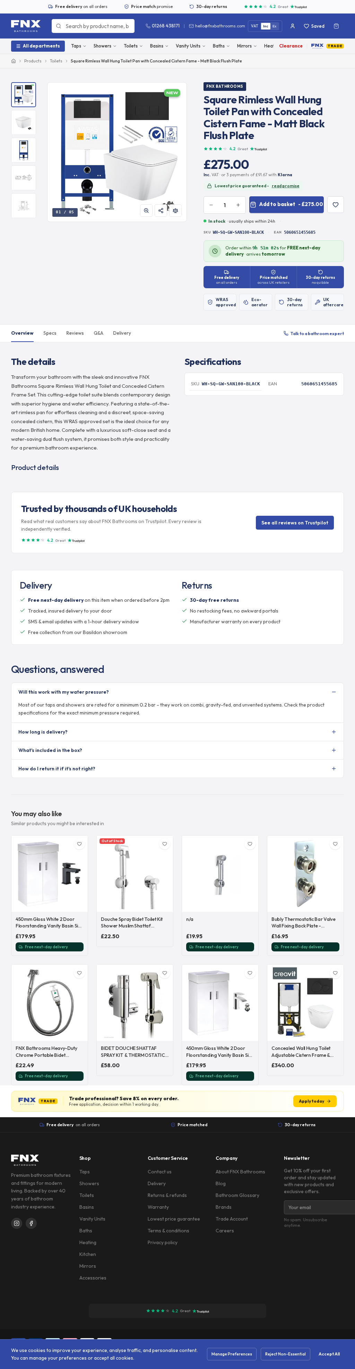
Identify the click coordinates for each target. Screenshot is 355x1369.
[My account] (293, 26)
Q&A (98, 333)
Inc (265, 26)
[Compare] (175, 210)
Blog (221, 1183)
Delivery (122, 333)
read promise (286, 185)
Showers (102, 46)
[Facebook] (31, 1223)
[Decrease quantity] (211, 205)
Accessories (92, 1278)
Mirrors (244, 46)
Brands (224, 1207)
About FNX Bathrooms (240, 1172)
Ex (274, 26)
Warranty (158, 1207)
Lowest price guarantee (174, 1219)
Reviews (75, 333)
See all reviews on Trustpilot (294, 523)
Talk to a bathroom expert (317, 333)
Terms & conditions (168, 1230)
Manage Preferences (231, 1354)
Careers (225, 1230)
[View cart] (336, 26)
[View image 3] (23, 150)
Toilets (131, 46)
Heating (87, 1242)
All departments (41, 46)
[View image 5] (23, 205)
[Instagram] (16, 1223)
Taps (76, 46)
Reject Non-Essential (285, 1354)
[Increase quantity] (238, 205)
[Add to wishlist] (335, 204)
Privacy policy (163, 1242)
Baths (219, 46)
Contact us (160, 1172)
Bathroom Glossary (237, 1195)
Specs (50, 333)
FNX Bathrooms (224, 86)
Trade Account (232, 1219)
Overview (22, 333)
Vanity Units (188, 46)
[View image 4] (23, 177)
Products (33, 60)
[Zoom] (146, 210)
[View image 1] (23, 94)
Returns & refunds (167, 1195)
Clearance (291, 46)
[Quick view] (78, 903)
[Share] (161, 210)
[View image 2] (23, 122)
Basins (156, 46)
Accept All (329, 1354)
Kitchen (87, 1254)
